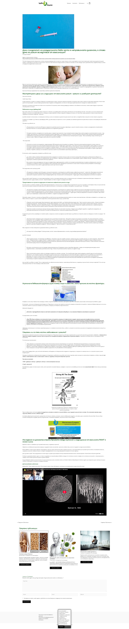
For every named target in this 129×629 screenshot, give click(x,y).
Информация (68, 626)
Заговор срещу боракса (25, 554)
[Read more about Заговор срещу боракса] (34, 541)
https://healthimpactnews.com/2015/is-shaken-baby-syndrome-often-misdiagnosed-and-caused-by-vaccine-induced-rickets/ (49, 58)
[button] (87, 3)
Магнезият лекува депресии (88, 551)
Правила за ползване (43, 618)
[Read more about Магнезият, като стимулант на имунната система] (63, 543)
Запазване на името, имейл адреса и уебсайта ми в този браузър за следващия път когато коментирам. (48, 598)
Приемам (61, 626)
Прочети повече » (25, 564)
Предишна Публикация (22, 522)
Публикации (81, 3)
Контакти (75, 3)
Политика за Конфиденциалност (46, 617)
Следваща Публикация (106, 522)
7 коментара (52, 560)
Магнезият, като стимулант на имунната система (62, 558)
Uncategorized (28, 555)
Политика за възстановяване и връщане (46, 615)
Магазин (69, 3)
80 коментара (22, 555)
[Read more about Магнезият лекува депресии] (95, 540)
